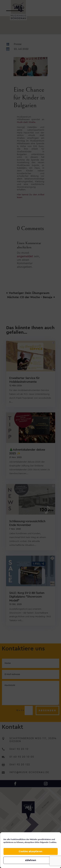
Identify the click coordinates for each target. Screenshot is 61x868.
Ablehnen (30, 860)
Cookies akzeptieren (30, 851)
